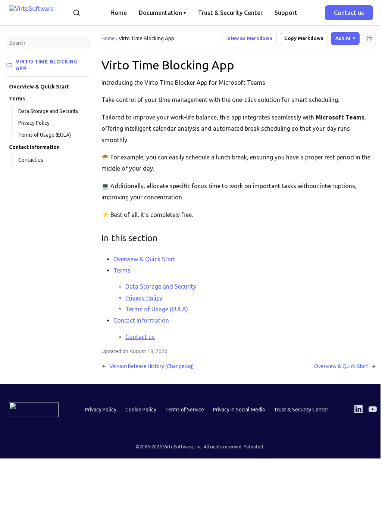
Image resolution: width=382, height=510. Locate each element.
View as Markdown (249, 38)
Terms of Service (181, 410)
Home (118, 12)
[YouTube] (367, 409)
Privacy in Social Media (236, 410)
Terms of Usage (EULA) (44, 135)
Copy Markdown (303, 38)
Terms (17, 99)
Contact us (349, 12)
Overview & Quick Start (39, 87)
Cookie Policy (137, 410)
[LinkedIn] (353, 409)
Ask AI (337, 38)
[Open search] (76, 13)
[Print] (363, 38)
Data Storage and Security (48, 111)
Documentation (162, 12)
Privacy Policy (34, 123)
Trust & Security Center (230, 12)
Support (286, 12)
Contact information (34, 147)
